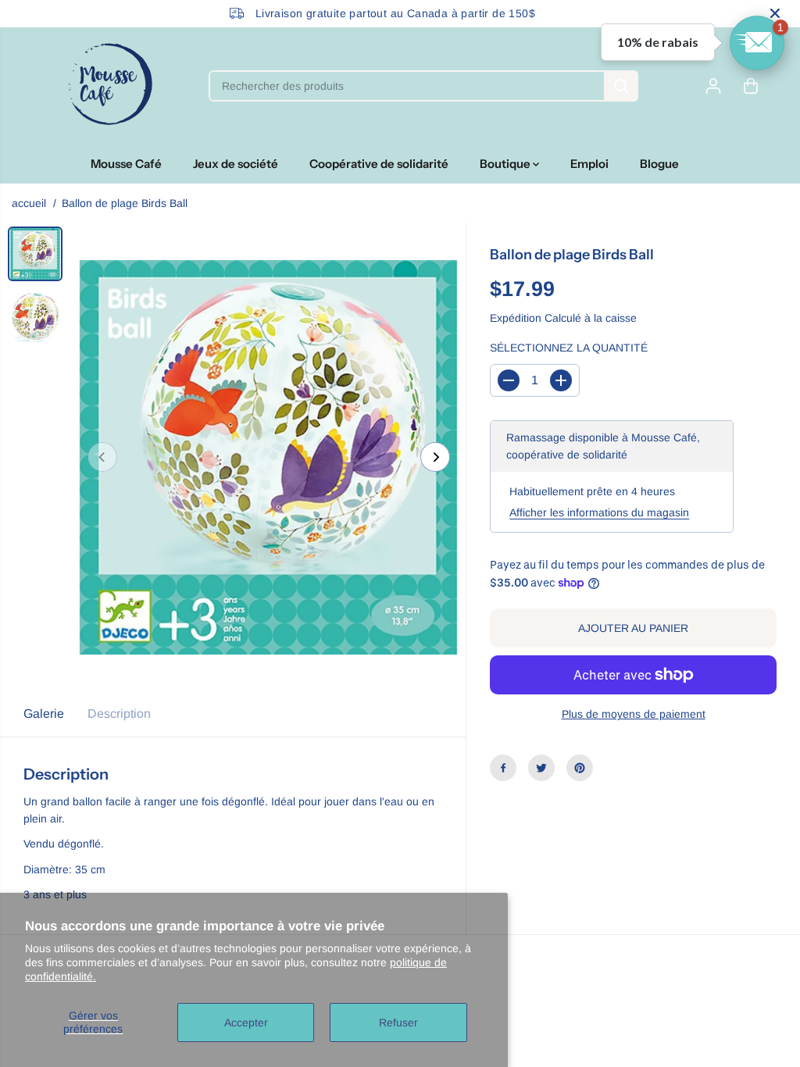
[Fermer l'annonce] (775, 13)
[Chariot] (751, 86)
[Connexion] (713, 86)
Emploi (589, 163)
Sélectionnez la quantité (569, 347)
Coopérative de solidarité (378, 163)
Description (119, 713)
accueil (29, 203)
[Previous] (102, 457)
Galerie (43, 713)
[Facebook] (503, 768)
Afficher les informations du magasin (599, 512)
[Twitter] (541, 768)
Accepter (246, 1022)
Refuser (398, 1022)
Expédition (515, 318)
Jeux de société (235, 163)
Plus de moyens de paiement (633, 714)
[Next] (435, 457)
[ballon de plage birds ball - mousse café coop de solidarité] (269, 457)
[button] (757, 43)
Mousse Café (126, 163)
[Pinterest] (579, 768)
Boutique (506, 163)
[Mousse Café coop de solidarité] (110, 86)
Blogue (659, 163)
